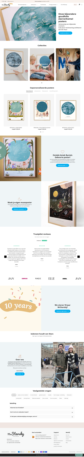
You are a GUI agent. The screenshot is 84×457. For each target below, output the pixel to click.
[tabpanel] (42, 113)
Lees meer (19, 373)
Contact (67, 438)
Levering (55, 436)
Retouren (55, 438)
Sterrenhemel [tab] (29, 91)
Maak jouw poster (62, 165)
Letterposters (33, 4)
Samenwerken (68, 440)
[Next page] (80, 64)
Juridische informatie (58, 446)
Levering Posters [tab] (27, 398)
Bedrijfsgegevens (57, 442)
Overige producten (52, 4)
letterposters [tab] (69, 394)
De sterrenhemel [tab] (34, 394)
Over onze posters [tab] (53, 398)
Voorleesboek (43, 4)
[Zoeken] (81, 4)
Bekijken (15, 68)
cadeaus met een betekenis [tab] (23, 394)
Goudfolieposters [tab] (53, 91)
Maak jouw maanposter (19, 209)
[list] (42, 278)
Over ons (67, 435)
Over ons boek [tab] (45, 398)
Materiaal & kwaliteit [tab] (36, 398)
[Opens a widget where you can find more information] (79, 455)
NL (74, 4)
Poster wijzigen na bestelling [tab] (59, 394)
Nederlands (13, 451)
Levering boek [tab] (18, 398)
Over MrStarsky (64, 4)
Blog (66, 442)
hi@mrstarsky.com (10, 1)
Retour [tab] (60, 398)
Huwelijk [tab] (49, 394)
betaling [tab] (13, 394)
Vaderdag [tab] (66, 398)
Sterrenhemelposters (22, 4)
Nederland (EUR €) (5, 451)
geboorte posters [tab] (42, 394)
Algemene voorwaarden (58, 440)
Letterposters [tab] (37, 91)
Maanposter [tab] (45, 91)
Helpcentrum (56, 435)
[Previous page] (3, 64)
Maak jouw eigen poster (62, 311)
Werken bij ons (69, 436)
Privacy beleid (56, 444)
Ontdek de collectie (64, 33)
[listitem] (42, 1)
